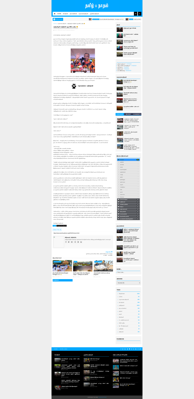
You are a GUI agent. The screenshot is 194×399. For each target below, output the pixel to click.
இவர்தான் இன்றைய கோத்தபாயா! (97, 377)
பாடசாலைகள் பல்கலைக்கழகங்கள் (129, 218)
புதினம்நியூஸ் (121, 179)
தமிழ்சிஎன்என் (121, 172)
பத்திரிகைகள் (129, 201)
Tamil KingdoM (122, 169)
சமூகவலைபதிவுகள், (70, 30)
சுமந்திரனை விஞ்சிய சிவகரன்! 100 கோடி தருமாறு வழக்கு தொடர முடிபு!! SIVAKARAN (131, 120)
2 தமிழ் (120, 174)
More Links (63, 349)
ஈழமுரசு (120, 184)
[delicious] (140, 349)
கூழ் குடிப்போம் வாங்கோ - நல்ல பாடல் (131, 106)
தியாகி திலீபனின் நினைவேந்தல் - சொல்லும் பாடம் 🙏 (98, 19)
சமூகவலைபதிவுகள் (83, 13)
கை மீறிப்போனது (121, 70)
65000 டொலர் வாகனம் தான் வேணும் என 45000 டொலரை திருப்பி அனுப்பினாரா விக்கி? (70, 374)
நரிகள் (120, 311)
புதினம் (120, 177)
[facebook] (121, 349)
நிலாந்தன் (118, 19)
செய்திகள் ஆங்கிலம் (129, 204)
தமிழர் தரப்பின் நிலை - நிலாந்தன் (128, 19)
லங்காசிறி (121, 164)
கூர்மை (75, 261)
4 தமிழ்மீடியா (121, 187)
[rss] (134, 349)
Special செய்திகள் (129, 199)
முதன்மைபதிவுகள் (94, 13)
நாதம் (120, 314)
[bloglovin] (129, 349)
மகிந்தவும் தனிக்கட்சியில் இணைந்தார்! (69, 386)
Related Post (57, 258)
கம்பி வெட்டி (120, 67)
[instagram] (138, 349)
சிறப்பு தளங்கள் (129, 211)
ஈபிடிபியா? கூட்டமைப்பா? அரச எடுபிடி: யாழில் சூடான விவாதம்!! (131, 127)
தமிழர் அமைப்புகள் (129, 209)
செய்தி (120, 167)
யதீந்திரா (121, 329)
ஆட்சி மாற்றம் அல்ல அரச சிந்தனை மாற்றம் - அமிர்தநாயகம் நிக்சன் (81, 273)
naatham (122, 293)
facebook (56, 280)
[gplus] (125, 349)
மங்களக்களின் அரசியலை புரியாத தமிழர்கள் (102, 273)
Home (59, 13)
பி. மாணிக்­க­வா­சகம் (124, 320)
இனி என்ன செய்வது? (95, 358)
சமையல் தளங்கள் (129, 214)
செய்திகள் (65, 13)
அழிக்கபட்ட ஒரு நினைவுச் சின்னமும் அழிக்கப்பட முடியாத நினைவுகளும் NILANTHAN (131, 231)
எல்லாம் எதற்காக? (121, 64)
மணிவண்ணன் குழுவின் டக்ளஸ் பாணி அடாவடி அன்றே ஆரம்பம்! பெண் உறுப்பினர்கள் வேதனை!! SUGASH (70, 366)
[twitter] (123, 349)
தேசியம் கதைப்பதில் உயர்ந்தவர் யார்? (129, 365)
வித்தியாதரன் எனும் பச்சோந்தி (130, 28)
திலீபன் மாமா (120, 69)
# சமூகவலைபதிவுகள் (61, 225)
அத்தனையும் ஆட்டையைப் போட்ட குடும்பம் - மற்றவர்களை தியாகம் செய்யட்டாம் (130, 100)
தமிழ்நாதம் (121, 305)
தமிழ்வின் (121, 162)
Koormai (121, 197)
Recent (128, 114)
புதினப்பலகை (121, 182)
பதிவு (120, 189)
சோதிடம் (129, 206)
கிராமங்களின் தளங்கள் (129, 216)
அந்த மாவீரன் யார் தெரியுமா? (123, 65)
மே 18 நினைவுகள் (123, 326)
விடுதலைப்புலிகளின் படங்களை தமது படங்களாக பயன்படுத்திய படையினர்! (131, 140)
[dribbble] (132, 349)
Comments (137, 114)
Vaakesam (121, 194)
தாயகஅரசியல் (73, 13)
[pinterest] (127, 349)
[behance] (136, 349)
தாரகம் (120, 192)
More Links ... (120, 272)
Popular (120, 114)
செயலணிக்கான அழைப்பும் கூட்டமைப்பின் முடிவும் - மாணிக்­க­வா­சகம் (131, 260)
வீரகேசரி (121, 331)
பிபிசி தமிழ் (122, 323)
